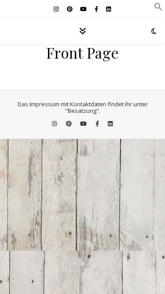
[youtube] (84, 9)
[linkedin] (108, 9)
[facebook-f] (97, 9)
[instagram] (57, 9)
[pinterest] (70, 9)
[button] (158, 8)
